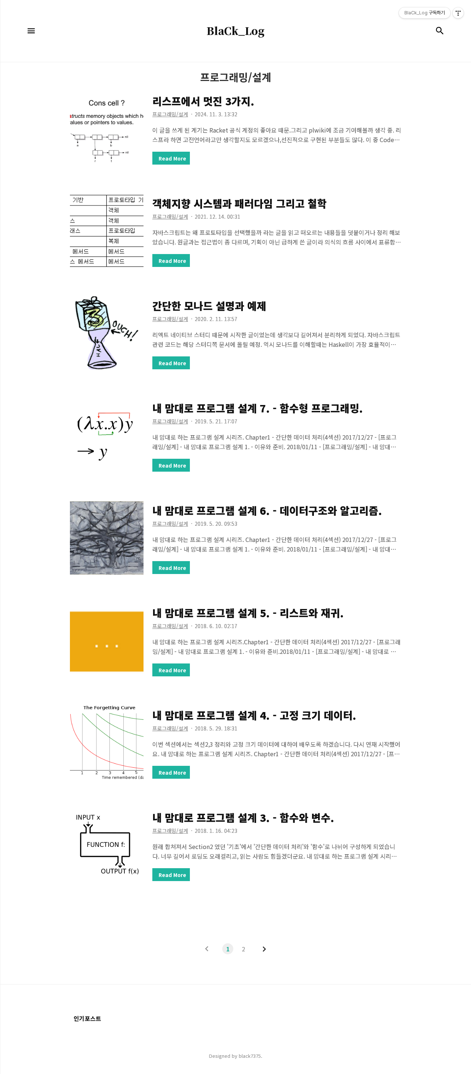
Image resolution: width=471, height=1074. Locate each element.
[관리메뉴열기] (458, 12)
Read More (172, 158)
